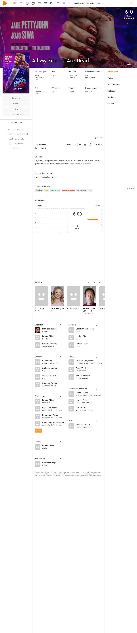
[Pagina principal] (5, 5)
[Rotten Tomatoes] (69, 192)
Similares (112, 97)
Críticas (111, 104)
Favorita (16, 104)
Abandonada (16, 114)
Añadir (54, 177)
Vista (16, 109)
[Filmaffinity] (39, 192)
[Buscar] (132, 3)
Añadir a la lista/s (16, 144)
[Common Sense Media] (84, 192)
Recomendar (16, 148)
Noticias (111, 91)
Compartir (18, 123)
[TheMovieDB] (56, 192)
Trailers (111, 78)
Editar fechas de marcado (17, 134)
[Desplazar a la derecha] (94, 282)
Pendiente (16, 98)
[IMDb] (47, 192)
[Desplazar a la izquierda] (89, 282)
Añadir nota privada (16, 139)
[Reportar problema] (85, 144)
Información (113, 72)
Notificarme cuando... (16, 130)
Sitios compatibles (73, 144)
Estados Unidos (38, 93)
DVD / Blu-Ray (114, 84)
